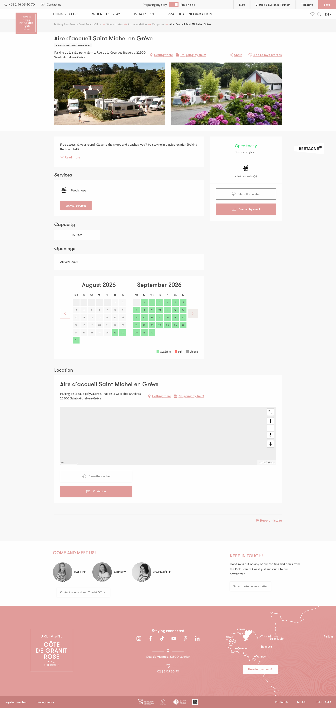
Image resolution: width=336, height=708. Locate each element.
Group (301, 702)
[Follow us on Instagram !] (139, 639)
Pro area (281, 702)
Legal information (16, 702)
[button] (319, 14)
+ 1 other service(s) (246, 176)
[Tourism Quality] (163, 702)
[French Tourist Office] (179, 702)
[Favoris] (312, 14)
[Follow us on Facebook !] (150, 639)
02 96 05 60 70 (168, 671)
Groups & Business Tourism (273, 4)
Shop (327, 4)
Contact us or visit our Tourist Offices (83, 592)
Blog (242, 4)
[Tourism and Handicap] (195, 702)
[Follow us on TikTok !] (162, 639)
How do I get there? (260, 669)
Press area (323, 702)
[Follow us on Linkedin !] (197, 639)
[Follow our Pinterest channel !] (185, 639)
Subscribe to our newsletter (250, 586)
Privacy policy (45, 702)
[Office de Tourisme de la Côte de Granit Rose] (26, 20)
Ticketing (307, 4)
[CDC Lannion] (146, 702)
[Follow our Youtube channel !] (174, 639)
